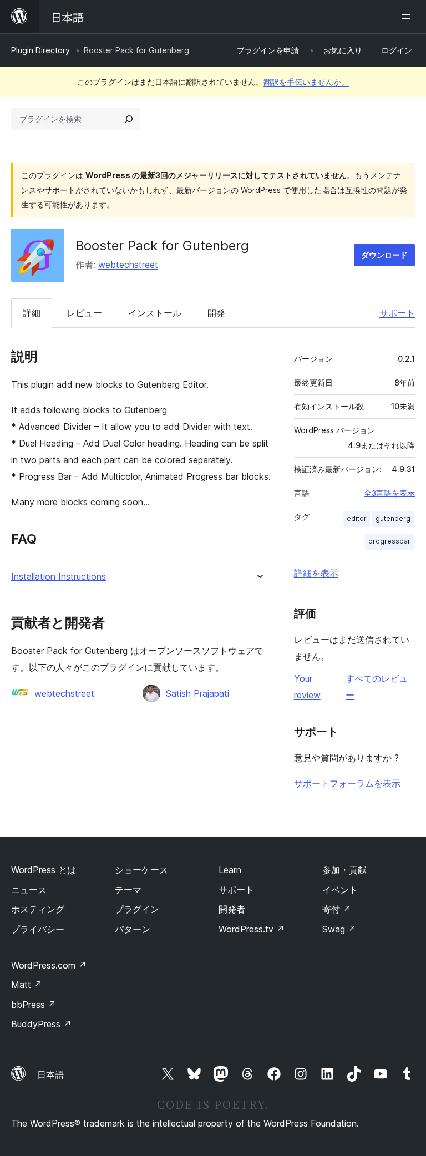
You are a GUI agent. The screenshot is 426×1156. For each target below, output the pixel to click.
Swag (339, 929)
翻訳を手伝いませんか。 (306, 82)
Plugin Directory (40, 50)
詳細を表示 (316, 573)
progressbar (389, 541)
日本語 (50, 1074)
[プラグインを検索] (129, 119)
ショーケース (141, 869)
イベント (340, 889)
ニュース (29, 889)
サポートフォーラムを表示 (347, 783)
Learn (230, 869)
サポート (397, 312)
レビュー (84, 312)
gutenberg (393, 518)
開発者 (232, 909)
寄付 (336, 909)
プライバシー (37, 929)
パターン (132, 929)
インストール (154, 312)
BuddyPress (41, 1024)
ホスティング (37, 909)
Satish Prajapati (197, 693)
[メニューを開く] (408, 16)
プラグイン (137, 909)
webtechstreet (128, 264)
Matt (26, 984)
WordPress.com (49, 965)
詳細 (31, 312)
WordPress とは (43, 869)
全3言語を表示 (389, 493)
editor (357, 518)
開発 (216, 312)
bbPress (33, 1004)
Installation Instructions (58, 576)
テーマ (128, 889)
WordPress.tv (252, 929)
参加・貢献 (344, 869)
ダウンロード (384, 255)
